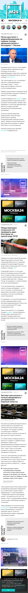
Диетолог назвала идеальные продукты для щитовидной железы (15, 529)
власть (2, 174)
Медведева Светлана (12, 539)
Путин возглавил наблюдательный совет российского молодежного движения (14, 165)
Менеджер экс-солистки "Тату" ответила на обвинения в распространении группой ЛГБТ (16, 333)
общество (7, 174)
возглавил (4, 131)
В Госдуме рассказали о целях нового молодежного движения (16, 159)
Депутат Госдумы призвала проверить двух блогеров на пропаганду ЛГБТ (15, 328)
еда (7, 543)
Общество (15, 34)
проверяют (9, 312)
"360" (15, 268)
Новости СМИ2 (4, 199)
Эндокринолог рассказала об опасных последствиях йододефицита (15, 523)
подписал (19, 99)
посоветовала (5, 508)
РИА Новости (11, 77)
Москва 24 (14, 20)
